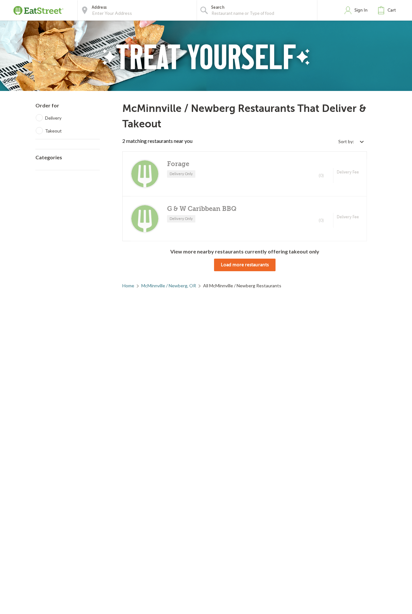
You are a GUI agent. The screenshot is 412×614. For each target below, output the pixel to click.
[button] (388, 10)
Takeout (53, 131)
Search (217, 7)
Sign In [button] (361, 10)
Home (128, 285)
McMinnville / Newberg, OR (168, 285)
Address (99, 7)
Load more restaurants (245, 264)
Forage (178, 164)
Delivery (53, 118)
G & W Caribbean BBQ (202, 209)
